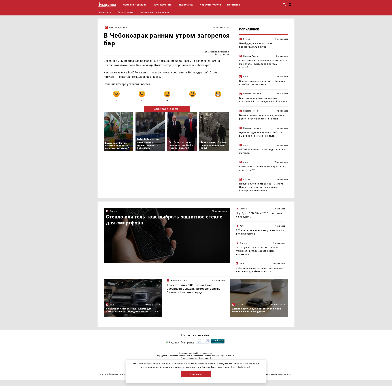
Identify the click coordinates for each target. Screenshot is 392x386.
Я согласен (196, 374)
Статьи (246, 39)
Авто (245, 76)
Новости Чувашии (118, 27)
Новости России (251, 56)
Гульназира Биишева (216, 51)
